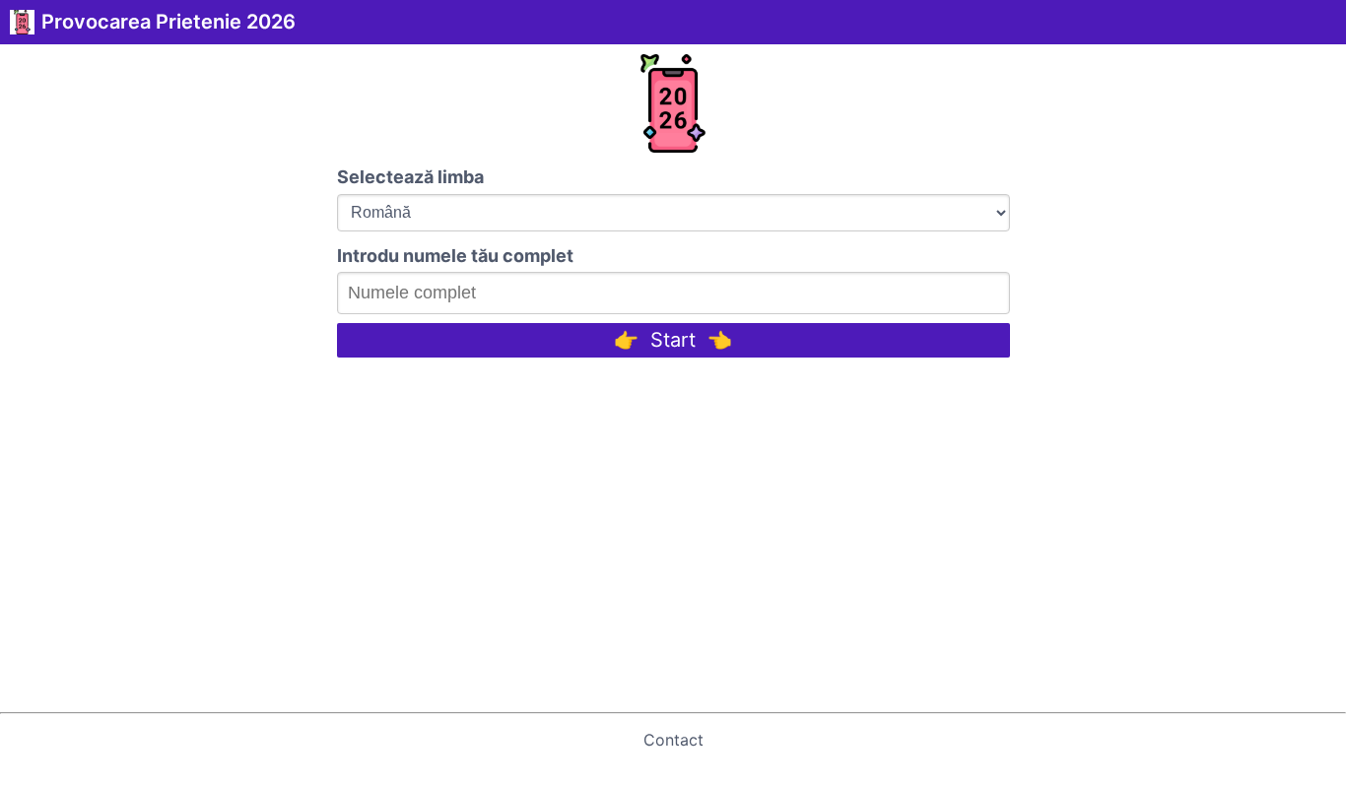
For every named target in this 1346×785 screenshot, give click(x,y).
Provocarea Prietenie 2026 (168, 21)
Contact (673, 740)
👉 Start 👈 (673, 340)
